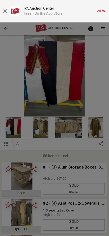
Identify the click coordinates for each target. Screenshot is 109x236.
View (101, 11)
